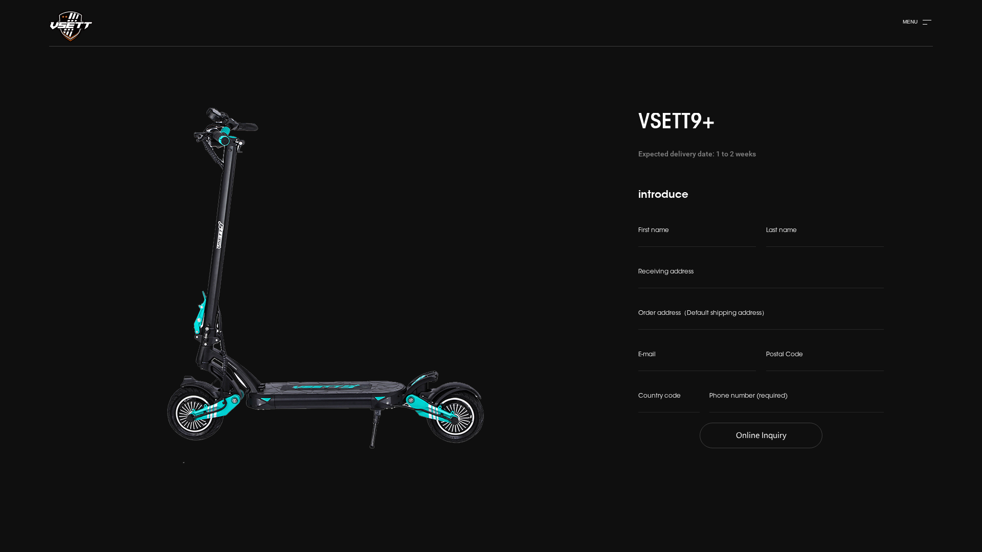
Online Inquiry (761, 435)
